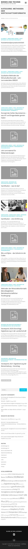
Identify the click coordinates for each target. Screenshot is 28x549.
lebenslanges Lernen (12, 38)
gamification (17, 486)
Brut (2, 484)
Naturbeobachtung (7, 504)
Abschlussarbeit (4, 474)
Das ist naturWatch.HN (6, 450)
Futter (8, 487)
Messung (9, 498)
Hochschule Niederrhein (7, 489)
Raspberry (6, 509)
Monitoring (19, 501)
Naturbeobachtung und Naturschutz (10, 325)
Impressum (4, 455)
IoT (24, 495)
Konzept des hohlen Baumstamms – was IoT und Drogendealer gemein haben (13, 115)
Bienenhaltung (10, 481)
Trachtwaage (6, 515)
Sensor (4, 512)
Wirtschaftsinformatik (9, 517)
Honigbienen (4, 358)
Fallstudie (4, 71)
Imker (8, 495)
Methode (16, 498)
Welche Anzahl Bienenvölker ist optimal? (11, 433)
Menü (25, 2)
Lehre (20, 38)
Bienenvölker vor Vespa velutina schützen (11, 409)
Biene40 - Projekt (5, 401)
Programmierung (5, 110)
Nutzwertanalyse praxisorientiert (12, 42)
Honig (16, 489)
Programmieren (18, 109)
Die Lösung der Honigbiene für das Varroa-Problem (13, 397)
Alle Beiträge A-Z (5, 446)
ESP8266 (3, 487)
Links (2, 459)
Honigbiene (7, 492)
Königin (5, 498)
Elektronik (21, 484)
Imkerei (16, 495)
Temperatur (15, 512)
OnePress (23, 544)
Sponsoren (3, 462)
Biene (12, 477)
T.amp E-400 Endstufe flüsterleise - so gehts (11, 405)
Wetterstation (21, 515)
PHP (14, 504)
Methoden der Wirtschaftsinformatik (11, 39)
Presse (2, 466)
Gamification (4, 181)
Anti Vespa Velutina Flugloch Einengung (10, 403)
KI (2, 498)
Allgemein (3, 38)
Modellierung (12, 501)
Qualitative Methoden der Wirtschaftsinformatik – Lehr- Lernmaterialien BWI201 (11, 77)
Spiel (15, 183)
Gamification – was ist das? (10, 186)
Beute (4, 477)
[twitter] (14, 534)
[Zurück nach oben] (14, 540)
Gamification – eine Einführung (12, 219)
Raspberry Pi (14, 110)
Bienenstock (20, 481)
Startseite (3, 18)
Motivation (19, 216)
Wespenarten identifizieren (7, 419)
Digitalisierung (11, 484)
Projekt (19, 506)
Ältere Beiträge (6, 380)
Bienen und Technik (11, 2)
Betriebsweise (18, 474)
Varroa (14, 515)
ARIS (10, 474)
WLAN (3, 519)
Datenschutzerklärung (6, 452)
